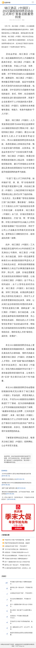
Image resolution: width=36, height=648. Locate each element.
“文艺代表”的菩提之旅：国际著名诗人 (16, 549)
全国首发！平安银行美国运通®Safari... (19, 617)
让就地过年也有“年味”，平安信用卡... (22, 593)
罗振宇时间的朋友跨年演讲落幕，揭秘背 (17, 543)
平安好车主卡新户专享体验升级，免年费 (17, 540)
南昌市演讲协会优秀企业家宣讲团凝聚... (21, 633)
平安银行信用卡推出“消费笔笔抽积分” (16, 558)
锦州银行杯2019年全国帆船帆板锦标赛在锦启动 (16, 483)
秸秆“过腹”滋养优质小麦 (9, 488)
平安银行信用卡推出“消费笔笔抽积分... (21, 583)
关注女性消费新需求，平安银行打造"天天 (17, 555)
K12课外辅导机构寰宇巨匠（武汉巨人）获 (17, 568)
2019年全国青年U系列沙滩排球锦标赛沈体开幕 (16, 473)
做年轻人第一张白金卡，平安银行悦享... (21, 588)
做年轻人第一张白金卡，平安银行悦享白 (17, 565)
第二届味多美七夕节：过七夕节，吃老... (21, 628)
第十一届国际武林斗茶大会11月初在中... (21, 605)
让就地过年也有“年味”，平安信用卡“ (15, 546)
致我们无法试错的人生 (9, 479)
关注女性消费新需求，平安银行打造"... (20, 600)
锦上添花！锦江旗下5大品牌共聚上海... (21, 611)
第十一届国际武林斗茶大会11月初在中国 (17, 562)
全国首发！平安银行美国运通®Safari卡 (16, 552)
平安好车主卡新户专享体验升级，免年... (21, 622)
